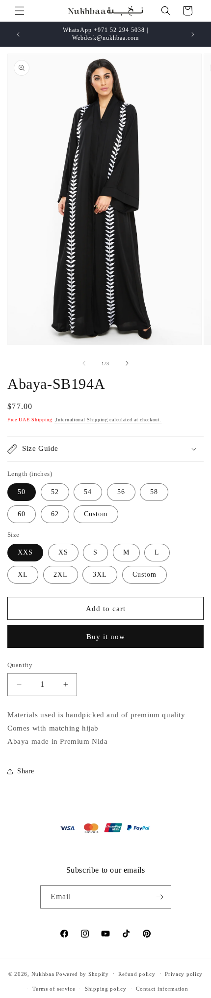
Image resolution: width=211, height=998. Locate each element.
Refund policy (136, 974)
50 (22, 492)
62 (55, 514)
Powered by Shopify (82, 973)
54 (88, 492)
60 (22, 514)
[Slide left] (84, 363)
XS (63, 552)
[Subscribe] (160, 897)
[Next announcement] (193, 34)
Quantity (19, 665)
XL (23, 574)
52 (55, 492)
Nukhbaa (42, 973)
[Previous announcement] (18, 34)
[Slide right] (127, 363)
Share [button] (25, 771)
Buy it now (105, 637)
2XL (60, 574)
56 (121, 492)
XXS (25, 552)
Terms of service (53, 989)
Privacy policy (184, 974)
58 (154, 492)
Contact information (162, 989)
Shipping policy (106, 989)
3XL (100, 574)
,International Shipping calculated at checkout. (108, 419)
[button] (19, 11)
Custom (96, 514)
